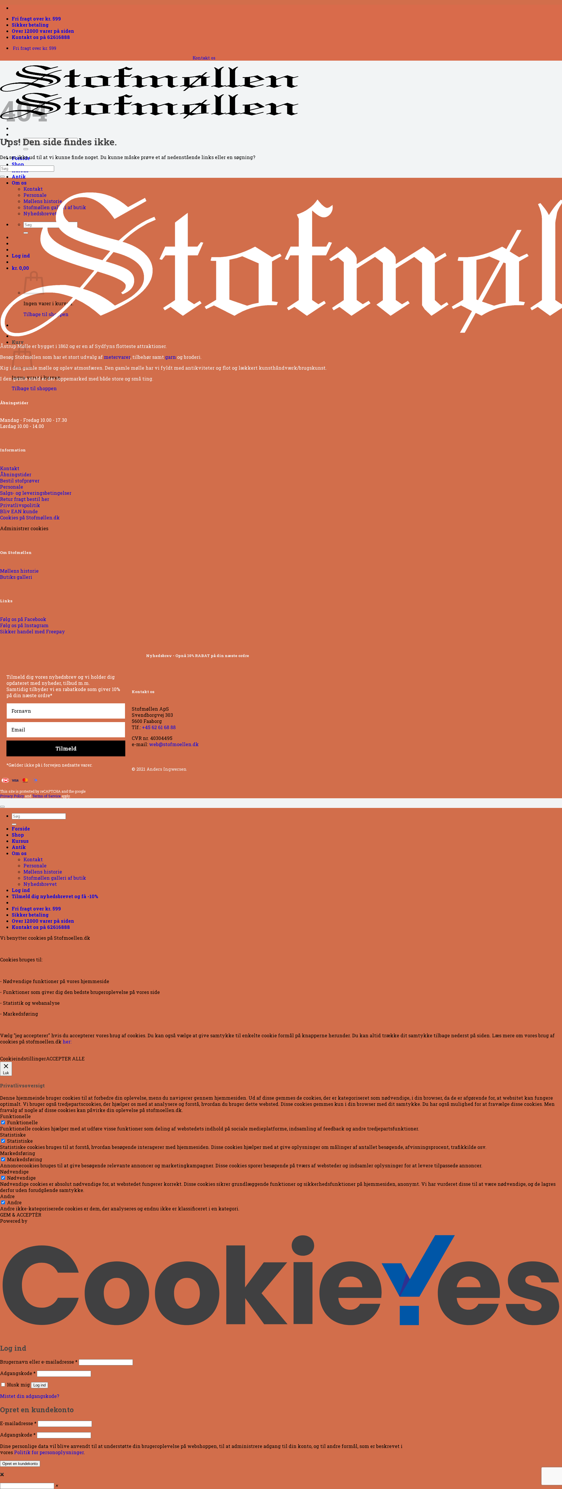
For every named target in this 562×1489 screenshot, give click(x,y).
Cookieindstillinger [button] (23, 1058)
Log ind (39, 1385)
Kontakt (33, 189)
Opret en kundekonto (20, 1463)
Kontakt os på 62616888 (41, 37)
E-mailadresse (18, 1423)
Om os (19, 183)
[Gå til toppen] (2, 807)
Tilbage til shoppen (34, 388)
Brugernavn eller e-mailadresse (39, 1362)
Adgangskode (18, 1373)
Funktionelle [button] (15, 1116)
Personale (35, 865)
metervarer (117, 357)
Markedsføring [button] (17, 1153)
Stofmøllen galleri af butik (54, 878)
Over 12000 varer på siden (43, 31)
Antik (19, 176)
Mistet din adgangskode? (29, 1396)
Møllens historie (42, 872)
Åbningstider (14, 402)
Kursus (20, 841)
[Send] (25, 149)
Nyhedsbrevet (40, 884)
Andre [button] (7, 1196)
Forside (21, 828)
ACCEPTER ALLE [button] (65, 1058)
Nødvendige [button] (14, 1172)
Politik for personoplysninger (49, 1452)
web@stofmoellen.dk (174, 744)
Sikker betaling (30, 25)
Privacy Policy (12, 796)
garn (170, 357)
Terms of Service (46, 796)
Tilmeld (66, 748)
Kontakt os (204, 58)
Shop (18, 164)
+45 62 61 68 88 (159, 727)
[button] (55, 896)
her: (67, 1041)
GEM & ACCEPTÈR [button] (20, 1215)
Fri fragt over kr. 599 (36, 19)
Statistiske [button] (13, 1135)
